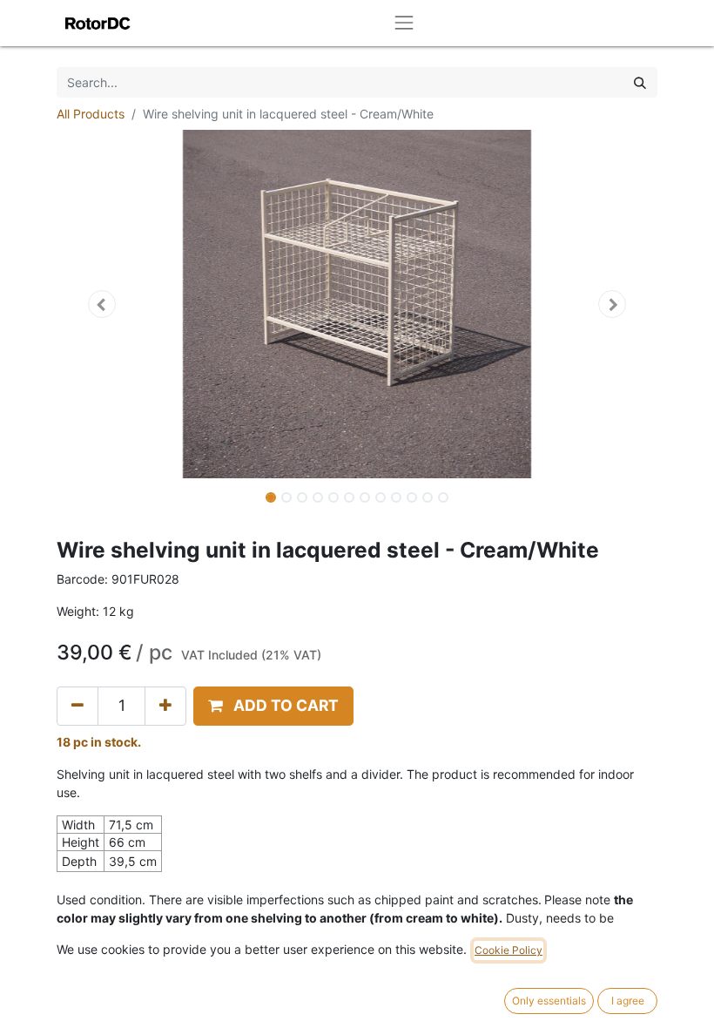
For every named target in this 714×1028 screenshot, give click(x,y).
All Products (91, 113)
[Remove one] (77, 705)
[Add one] (165, 705)
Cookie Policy (508, 950)
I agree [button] (627, 1000)
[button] (102, 304)
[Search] (640, 82)
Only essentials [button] (549, 1000)
